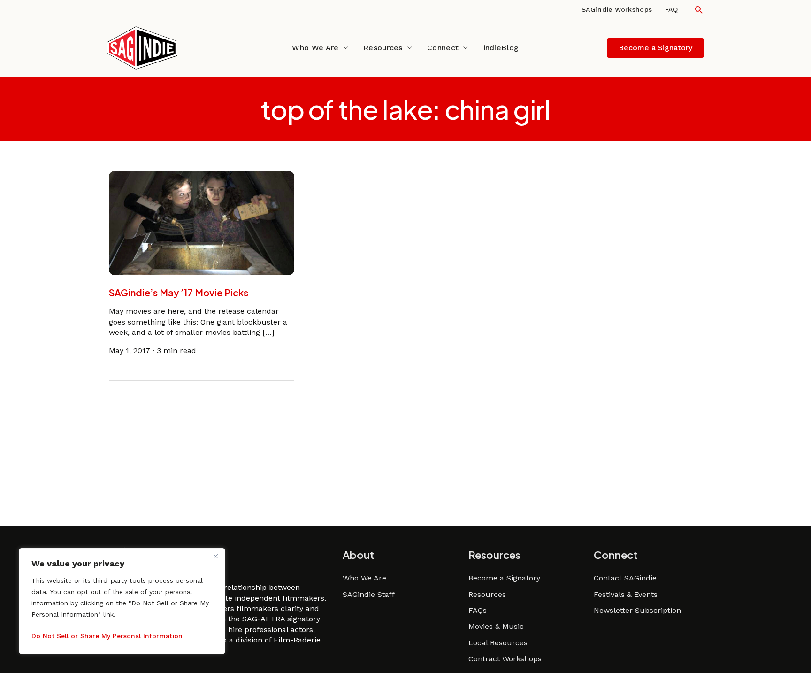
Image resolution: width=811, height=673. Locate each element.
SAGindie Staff (369, 594)
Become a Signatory (504, 577)
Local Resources (498, 642)
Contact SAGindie (625, 577)
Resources (383, 47)
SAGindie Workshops (616, 9)
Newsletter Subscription (637, 610)
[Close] (215, 556)
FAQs (477, 610)
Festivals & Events (626, 594)
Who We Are (315, 47)
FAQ (671, 9)
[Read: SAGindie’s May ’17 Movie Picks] (201, 222)
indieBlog (501, 47)
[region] (122, 601)
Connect (443, 47)
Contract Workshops (505, 658)
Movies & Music (496, 626)
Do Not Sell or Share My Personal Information (107, 636)
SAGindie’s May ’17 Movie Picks (178, 292)
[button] (699, 10)
